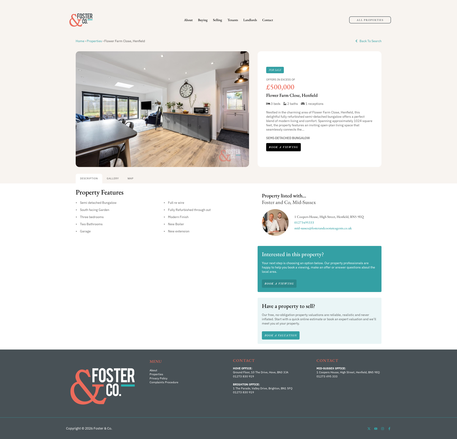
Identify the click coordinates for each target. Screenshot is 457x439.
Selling (217, 20)
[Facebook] (389, 428)
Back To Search (370, 41)
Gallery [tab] (113, 178)
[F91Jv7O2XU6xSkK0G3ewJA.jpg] (162, 109)
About (188, 20)
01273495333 (304, 222)
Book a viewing (283, 147)
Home (80, 41)
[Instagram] (382, 428)
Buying (203, 20)
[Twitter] (369, 428)
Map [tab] (131, 178)
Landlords (250, 20)
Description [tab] (89, 178)
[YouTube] (375, 428)
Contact (267, 20)
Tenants (232, 20)
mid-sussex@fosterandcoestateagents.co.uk (323, 228)
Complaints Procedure (164, 382)
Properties (94, 41)
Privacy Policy (158, 378)
